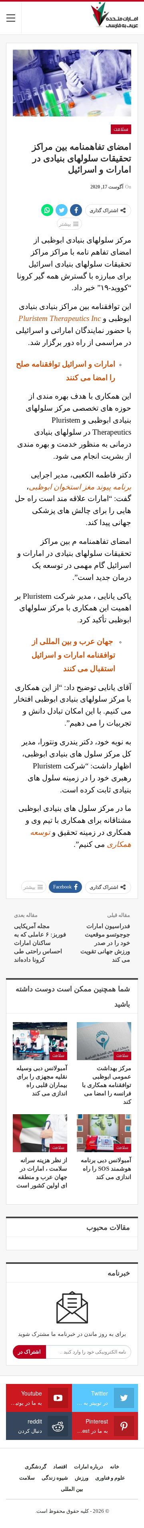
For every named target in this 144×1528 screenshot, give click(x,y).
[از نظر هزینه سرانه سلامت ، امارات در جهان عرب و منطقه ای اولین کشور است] (40, 1133)
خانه (114, 1467)
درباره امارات (88, 1467)
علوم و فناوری (110, 1478)
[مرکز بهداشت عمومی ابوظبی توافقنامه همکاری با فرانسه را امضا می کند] (104, 1041)
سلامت (121, 129)
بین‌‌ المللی (72, 1489)
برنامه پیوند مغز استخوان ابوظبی (80, 487)
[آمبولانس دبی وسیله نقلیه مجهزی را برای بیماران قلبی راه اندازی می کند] (40, 1041)
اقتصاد (60, 1467)
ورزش (81, 1478)
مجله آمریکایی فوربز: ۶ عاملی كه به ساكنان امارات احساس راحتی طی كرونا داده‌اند (40, 943)
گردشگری (35, 1467)
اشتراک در (29, 1352)
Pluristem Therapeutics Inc (59, 318)
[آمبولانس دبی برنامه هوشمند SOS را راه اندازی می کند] (104, 1133)
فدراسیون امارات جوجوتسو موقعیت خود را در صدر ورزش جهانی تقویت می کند (105, 943)
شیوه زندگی (55, 1478)
